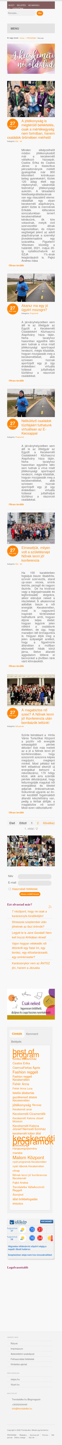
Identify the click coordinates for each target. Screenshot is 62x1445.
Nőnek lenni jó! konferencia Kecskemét (30, 1176)
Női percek (19, 726)
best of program (26, 1052)
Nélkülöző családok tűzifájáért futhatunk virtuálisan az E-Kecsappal (36, 427)
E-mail (12, 882)
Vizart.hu (15, 1384)
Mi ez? (11, 5)
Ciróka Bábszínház (25, 1059)
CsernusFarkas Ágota (26, 1067)
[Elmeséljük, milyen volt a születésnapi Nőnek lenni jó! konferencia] (31, 543)
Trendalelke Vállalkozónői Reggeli (28, 1188)
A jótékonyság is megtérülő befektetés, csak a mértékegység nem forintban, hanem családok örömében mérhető (31, 129)
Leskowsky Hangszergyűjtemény (25, 1146)
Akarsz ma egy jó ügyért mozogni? (34, 307)
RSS (28, 980)
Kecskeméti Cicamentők (29, 1113)
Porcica (45, 1435)
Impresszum (17, 1348)
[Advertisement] (31, 1297)
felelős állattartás (23, 1093)
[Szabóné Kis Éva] (31, 301)
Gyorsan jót (34, 1435)
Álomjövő (18, 1194)
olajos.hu (15, 1379)
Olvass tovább (16, 265)
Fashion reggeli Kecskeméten (22, 1078)
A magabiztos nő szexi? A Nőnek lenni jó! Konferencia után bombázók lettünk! (37, 716)
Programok (34, 313)
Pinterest (16, 980)
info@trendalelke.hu (22, 1408)
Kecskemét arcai (22, 1109)
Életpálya (23, 1435)
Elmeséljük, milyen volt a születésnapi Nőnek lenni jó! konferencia (35, 554)
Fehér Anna (21, 1084)
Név (10, 876)
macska (17, 1153)
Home (22, 38)
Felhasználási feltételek (22, 1359)
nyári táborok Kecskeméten (28, 1166)
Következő (49, 823)
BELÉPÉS (21, 5)
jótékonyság (22, 1105)
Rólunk (14, 1343)
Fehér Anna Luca (22, 1088)
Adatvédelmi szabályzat (22, 1353)
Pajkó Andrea (20, 1182)
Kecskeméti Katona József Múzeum (28, 1119)
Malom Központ (28, 1157)
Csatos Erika (21, 1063)
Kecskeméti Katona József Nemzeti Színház (29, 1127)
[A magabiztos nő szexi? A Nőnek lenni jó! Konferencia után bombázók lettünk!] (31, 705)
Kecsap (36, 1105)
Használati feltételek (25, 889)
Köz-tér (31, 1437)
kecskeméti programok (34, 1139)
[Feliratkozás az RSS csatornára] (50, 906)
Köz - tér (18, 141)
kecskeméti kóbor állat (27, 1133)
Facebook (10, 980)
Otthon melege (19, 1437)
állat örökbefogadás (25, 1199)
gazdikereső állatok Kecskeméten (25, 1098)
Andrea (22, 980)
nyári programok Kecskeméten (30, 1161)
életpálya (18, 1203)
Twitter (16, 1417)
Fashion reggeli (25, 1072)
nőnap (16, 1170)
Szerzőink (18, 8)
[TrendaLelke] (19, 15)
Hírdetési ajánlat (19, 1364)
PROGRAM (31, 38)
